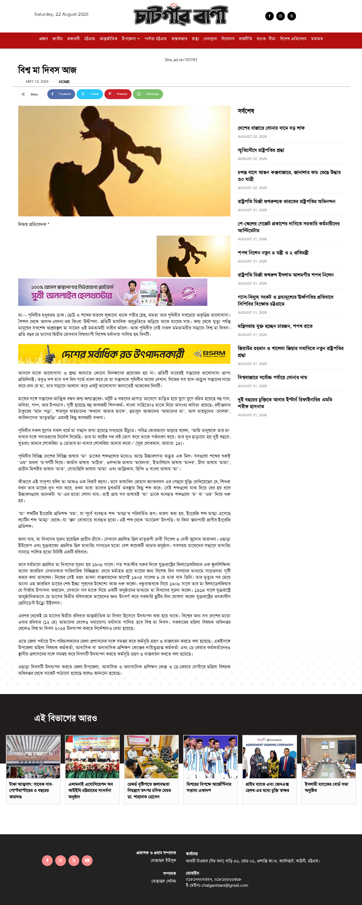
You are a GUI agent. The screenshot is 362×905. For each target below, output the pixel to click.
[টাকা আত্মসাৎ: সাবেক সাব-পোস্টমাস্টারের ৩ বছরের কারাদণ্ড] (33, 756)
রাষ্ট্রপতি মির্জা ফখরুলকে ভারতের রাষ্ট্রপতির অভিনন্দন (286, 201)
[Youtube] (87, 860)
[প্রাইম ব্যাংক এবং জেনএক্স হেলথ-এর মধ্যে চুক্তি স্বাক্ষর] (269, 756)
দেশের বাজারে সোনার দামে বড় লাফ (271, 128)
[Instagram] (280, 16)
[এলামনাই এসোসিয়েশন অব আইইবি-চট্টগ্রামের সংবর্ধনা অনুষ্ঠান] (92, 756)
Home (64, 82)
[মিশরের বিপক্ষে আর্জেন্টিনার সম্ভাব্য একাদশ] (210, 756)
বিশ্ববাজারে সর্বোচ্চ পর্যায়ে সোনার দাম (272, 377)
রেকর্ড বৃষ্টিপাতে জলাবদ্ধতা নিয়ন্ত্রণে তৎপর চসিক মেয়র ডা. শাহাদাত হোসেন (149, 790)
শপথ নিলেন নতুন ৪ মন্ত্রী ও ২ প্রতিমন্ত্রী (273, 252)
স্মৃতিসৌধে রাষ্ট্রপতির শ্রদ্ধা (261, 150)
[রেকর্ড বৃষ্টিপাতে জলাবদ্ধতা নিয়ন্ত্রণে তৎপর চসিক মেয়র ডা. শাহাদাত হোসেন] (151, 756)
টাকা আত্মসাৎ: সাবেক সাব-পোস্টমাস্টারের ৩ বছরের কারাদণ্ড (31, 790)
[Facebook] (269, 16)
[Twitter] (291, 16)
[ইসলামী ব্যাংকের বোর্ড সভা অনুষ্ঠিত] (329, 756)
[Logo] (181, 14)
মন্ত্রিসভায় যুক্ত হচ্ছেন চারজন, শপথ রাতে (275, 326)
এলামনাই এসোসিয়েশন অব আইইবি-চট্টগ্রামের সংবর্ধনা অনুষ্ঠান (90, 790)
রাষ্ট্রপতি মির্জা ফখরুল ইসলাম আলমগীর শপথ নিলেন (286, 275)
